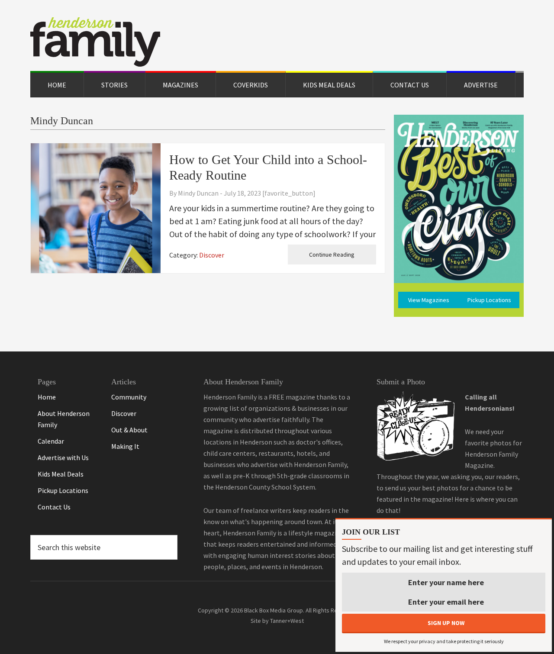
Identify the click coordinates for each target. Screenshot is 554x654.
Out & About (129, 429)
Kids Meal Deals (61, 474)
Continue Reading (331, 254)
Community (128, 397)
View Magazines (428, 300)
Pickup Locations (489, 300)
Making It (125, 446)
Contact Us (54, 507)
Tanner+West (287, 621)
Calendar (51, 441)
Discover (211, 255)
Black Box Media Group (273, 610)
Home (47, 397)
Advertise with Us (63, 457)
